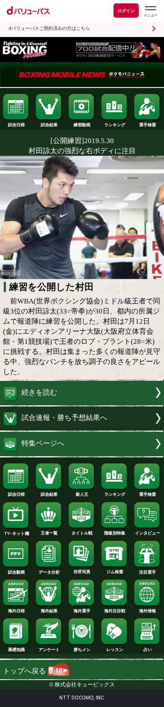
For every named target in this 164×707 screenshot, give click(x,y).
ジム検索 (114, 571)
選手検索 (147, 124)
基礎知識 (16, 649)
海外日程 (16, 611)
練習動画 (82, 124)
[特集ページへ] (82, 454)
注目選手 (147, 572)
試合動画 (16, 572)
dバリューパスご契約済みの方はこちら (49, 28)
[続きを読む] (82, 403)
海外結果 (49, 611)
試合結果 (49, 124)
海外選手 (82, 611)
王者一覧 (49, 533)
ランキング (114, 124)
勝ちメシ (82, 649)
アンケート (49, 649)
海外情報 (147, 611)
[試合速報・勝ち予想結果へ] (82, 428)
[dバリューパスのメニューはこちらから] (150, 11)
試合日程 (16, 124)
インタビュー (147, 533)
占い (147, 649)
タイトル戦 (82, 533)
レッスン (114, 649)
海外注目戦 (114, 611)
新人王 (82, 494)
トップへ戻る (25, 671)
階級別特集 (114, 533)
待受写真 (82, 571)
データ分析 (49, 572)
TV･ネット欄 (16, 533)
